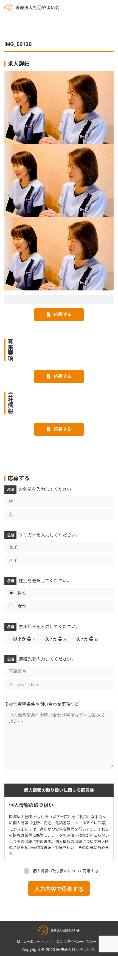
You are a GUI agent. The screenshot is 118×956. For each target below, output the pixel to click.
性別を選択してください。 (39, 580)
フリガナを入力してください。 (43, 535)
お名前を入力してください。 (41, 489)
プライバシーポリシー (80, 941)
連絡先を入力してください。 (41, 659)
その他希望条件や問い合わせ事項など (41, 704)
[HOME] (31, 7)
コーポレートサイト (38, 941)
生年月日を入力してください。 (43, 626)
